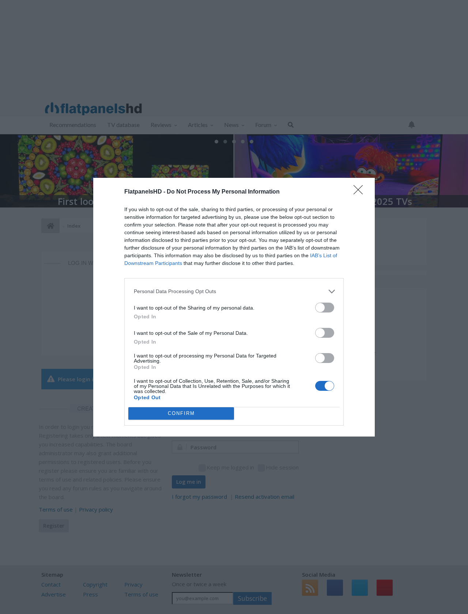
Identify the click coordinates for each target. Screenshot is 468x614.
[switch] (324, 307)
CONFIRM (181, 413)
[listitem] (234, 291)
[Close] (360, 192)
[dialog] (234, 307)
